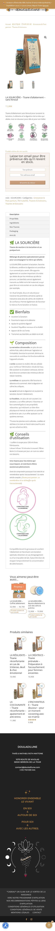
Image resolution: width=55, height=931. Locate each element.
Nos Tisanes (14, 227)
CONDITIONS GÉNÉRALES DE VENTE (26, 909)
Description (14, 214)
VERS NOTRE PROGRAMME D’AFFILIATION (26, 897)
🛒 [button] (23, 639)
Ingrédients (14, 223)
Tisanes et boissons (14, 203)
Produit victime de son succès (17, 611)
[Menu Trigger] (5, 4)
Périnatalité (23, 200)
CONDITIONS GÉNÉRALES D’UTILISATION (26, 906)
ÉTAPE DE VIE (27, 24)
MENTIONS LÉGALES (20, 912)
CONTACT (37, 912)
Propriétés (14, 218)
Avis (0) (12, 235)
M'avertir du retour (27, 183)
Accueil (8, 24)
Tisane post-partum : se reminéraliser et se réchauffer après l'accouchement (25, 480)
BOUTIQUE (16, 24)
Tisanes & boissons (19, 27)
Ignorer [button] (46, 5)
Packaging (14, 231)
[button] (45, 37)
